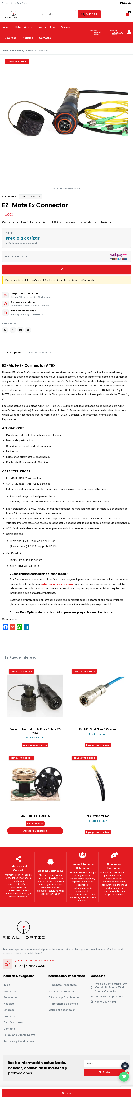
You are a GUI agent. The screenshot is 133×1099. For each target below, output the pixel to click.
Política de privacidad (62, 991)
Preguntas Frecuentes (63, 984)
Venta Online (46, 27)
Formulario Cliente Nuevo (19, 1034)
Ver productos (35, 823)
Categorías (22, 27)
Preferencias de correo (63, 1003)
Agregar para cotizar (35, 745)
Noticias (28, 37)
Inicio (5, 27)
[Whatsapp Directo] (123, 1048)
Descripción (14, 352)
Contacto (45, 37)
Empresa (10, 37)
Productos (9, 991)
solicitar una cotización (57, 584)
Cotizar (66, 269)
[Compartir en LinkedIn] (20, 330)
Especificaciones (40, 352)
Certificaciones (13, 1022)
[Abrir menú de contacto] (125, 1066)
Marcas (66, 27)
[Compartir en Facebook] (5, 330)
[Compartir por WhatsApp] (13, 330)
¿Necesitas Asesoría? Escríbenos (36, 960)
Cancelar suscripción (62, 1009)
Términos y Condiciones (18, 1041)
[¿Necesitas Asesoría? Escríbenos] (7, 964)
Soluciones (16, 50)
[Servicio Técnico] (123, 1057)
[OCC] (9, 214)
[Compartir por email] (28, 330)
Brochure (9, 1016)
